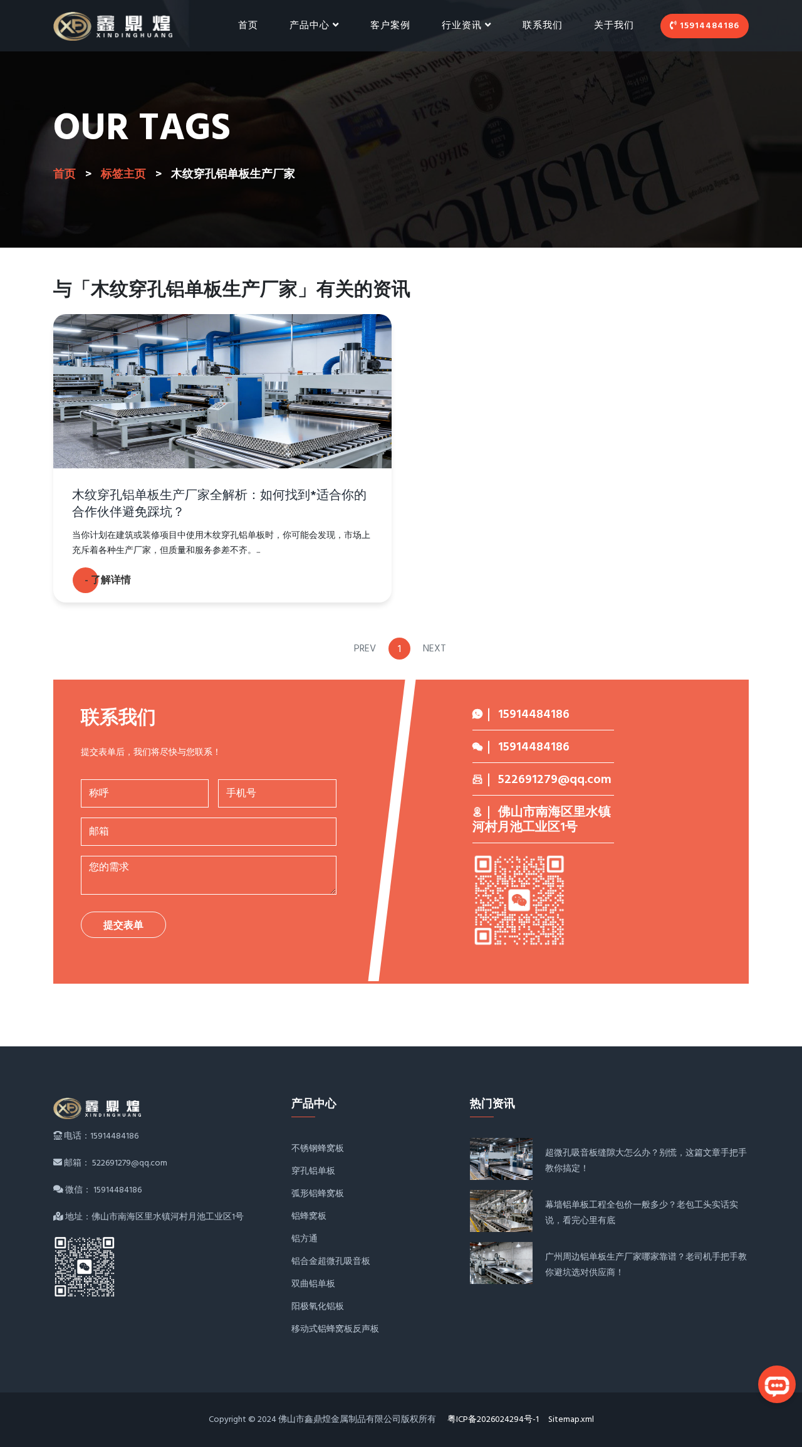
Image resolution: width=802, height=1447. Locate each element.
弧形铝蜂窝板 (317, 1194)
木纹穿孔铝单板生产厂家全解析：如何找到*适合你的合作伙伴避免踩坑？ (219, 504)
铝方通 (304, 1239)
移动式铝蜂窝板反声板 (335, 1329)
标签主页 (123, 175)
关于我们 (614, 25)
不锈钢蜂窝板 (317, 1149)
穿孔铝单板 (313, 1171)
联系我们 (543, 25)
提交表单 (123, 926)
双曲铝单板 (313, 1284)
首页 (248, 25)
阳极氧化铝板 (317, 1307)
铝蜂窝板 (308, 1216)
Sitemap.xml (571, 1420)
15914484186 (708, 26)
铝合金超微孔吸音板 (330, 1262)
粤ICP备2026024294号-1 (493, 1420)
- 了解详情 (108, 580)
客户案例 (390, 25)
